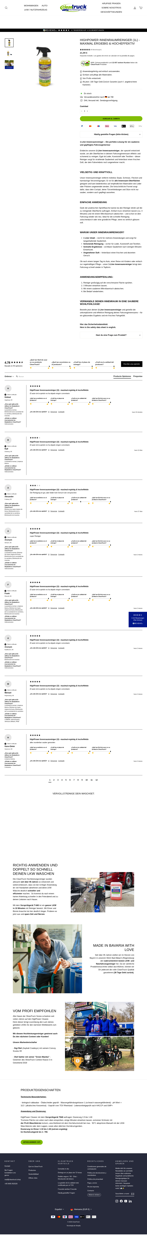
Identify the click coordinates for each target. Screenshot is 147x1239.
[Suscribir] (132, 1193)
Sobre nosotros (111, 8)
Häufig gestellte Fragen (66, 1193)
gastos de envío (102, 56)
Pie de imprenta (93, 1187)
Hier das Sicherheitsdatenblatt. (94, 324)
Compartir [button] (61, 412)
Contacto (90, 1190)
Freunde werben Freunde (67, 1189)
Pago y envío (92, 1183)
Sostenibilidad (33, 1174)
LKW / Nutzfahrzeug (35, 10)
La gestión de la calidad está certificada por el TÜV (68, 1184)
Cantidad (84, 106)
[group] (17, 363)
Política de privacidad (95, 1179)
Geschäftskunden (111, 12)
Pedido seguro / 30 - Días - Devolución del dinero (68, 1178)
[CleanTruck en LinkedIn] (130, 1201)
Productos (32, 1170)
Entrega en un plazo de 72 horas (70, 1172)
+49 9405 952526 (11, 1183)
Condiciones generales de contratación (96, 1168)
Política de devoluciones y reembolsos (96, 1174)
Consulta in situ (63, 1169)
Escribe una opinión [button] (132, 364)
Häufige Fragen (111, 3)
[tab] (122, 377)
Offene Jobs (32, 1178)
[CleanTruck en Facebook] (121, 1201)
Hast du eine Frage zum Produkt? (111, 335)
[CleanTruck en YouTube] (125, 1201)
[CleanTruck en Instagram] (116, 1201)
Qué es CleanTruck (35, 1166)
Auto (44, 5)
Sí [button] (48, 412)
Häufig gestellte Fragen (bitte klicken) (111, 134)
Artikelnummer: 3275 (31, 1142)
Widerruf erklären (94, 1195)
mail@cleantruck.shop (13, 1179)
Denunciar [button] (54, 412)
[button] (111, 49)
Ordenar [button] (8, 376)
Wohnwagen (31, 5)
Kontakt (7, 1166)
